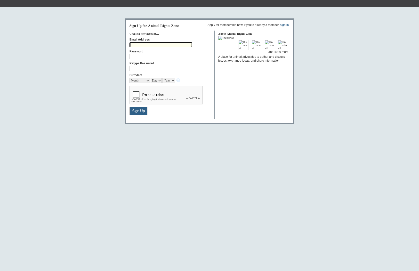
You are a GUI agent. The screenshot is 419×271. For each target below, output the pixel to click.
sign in (284, 25)
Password (136, 51)
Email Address (139, 39)
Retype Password (141, 63)
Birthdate (135, 75)
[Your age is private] (178, 80)
